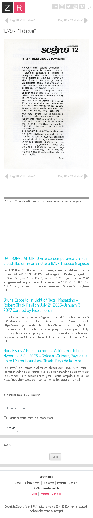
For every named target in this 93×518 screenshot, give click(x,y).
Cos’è (18, 482)
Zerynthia (7, 7)
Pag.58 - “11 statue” (22, 20)
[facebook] (55, 6)
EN (90, 7)
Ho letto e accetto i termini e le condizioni (30, 418)
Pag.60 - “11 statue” (71, 20)
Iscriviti (11, 428)
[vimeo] (82, 6)
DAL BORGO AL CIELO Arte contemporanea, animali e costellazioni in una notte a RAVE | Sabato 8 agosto (46, 261)
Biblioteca (48, 482)
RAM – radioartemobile (19, 7)
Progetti (61, 482)
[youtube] (75, 6)
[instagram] (62, 6)
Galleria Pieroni (32, 482)
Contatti (73, 482)
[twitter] (69, 6)
